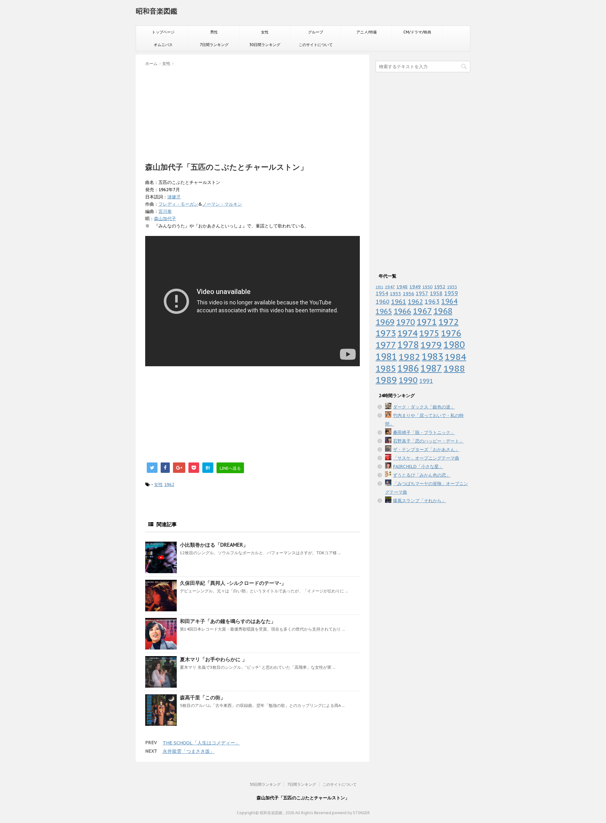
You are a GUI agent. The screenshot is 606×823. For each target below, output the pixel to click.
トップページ (163, 32)
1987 (431, 368)
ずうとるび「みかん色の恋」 (421, 475)
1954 (382, 293)
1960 (382, 301)
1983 (432, 356)
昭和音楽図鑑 (156, 11)
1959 (451, 293)
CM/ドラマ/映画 (417, 32)
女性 (265, 32)
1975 (429, 333)
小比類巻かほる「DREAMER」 (214, 545)
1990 (408, 380)
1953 (452, 287)
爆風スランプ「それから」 (419, 500)
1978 (408, 344)
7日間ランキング (214, 44)
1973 (386, 333)
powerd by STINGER (351, 812)
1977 (386, 344)
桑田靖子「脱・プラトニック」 (424, 432)
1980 (454, 344)
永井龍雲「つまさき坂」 (189, 751)
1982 (409, 356)
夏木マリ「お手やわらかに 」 (213, 659)
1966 (402, 311)
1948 (402, 287)
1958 (436, 293)
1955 (395, 294)
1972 (448, 321)
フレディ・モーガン (178, 204)
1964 (449, 301)
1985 (386, 368)
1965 (384, 311)
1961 (398, 301)
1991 (426, 381)
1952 (439, 286)
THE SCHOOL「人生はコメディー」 (201, 743)
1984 (455, 356)
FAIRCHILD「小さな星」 (418, 466)
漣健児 (174, 197)
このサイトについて (316, 44)
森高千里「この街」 (202, 697)
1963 (432, 301)
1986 (408, 368)
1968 (442, 311)
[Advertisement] (252, 112)
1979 (431, 344)
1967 (422, 311)
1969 (385, 322)
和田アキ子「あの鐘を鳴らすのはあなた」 (228, 621)
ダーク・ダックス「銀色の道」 (424, 407)
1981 (386, 356)
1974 (407, 333)
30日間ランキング (264, 44)
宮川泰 (165, 211)
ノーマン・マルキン (222, 204)
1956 (408, 293)
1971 (427, 321)
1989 (386, 379)
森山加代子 (165, 218)
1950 (427, 287)
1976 (451, 333)
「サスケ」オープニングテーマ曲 (426, 458)
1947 (390, 287)
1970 (405, 322)
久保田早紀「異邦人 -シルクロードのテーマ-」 (233, 583)
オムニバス (163, 44)
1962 (169, 484)
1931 (379, 287)
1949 (415, 287)
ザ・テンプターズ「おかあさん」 (426, 449)
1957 (422, 293)
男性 (214, 32)
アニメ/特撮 (366, 32)
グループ (315, 32)
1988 (454, 368)
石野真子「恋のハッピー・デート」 (428, 441)
